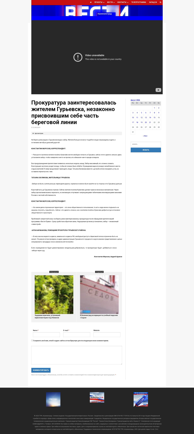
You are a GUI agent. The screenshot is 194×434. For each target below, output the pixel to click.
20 (146, 122)
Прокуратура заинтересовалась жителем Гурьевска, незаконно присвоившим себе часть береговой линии (73, 112)
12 (141, 117)
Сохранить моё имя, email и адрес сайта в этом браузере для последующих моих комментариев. (71, 341)
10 (133, 117)
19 (141, 122)
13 (146, 117)
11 (137, 117)
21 (150, 122)
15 (154, 117)
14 (150, 117)
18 (137, 122)
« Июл (145, 136)
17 (133, 122)
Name (36, 330)
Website (96, 330)
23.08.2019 (36, 127)
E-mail (66, 330)
